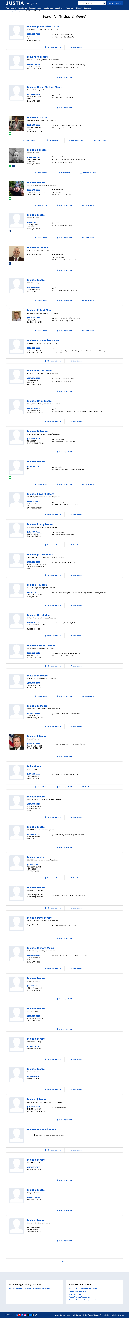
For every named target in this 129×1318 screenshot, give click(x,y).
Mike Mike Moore (37, 56)
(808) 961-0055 (33, 834)
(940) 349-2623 (33, 94)
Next (64, 1261)
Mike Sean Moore (37, 675)
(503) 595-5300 (33, 683)
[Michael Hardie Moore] (16, 376)
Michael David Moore (39, 615)
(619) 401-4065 (33, 532)
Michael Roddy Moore (40, 524)
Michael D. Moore (37, 431)
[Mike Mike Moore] (16, 62)
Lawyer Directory (15, 11)
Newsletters (70, 8)
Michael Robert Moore (40, 310)
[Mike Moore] (16, 772)
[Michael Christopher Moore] (16, 346)
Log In (111, 3)
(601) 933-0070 (33, 1046)
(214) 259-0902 (33, 774)
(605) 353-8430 (33, 1076)
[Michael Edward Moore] (16, 499)
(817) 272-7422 (33, 1197)
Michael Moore (36, 182)
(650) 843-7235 (33, 287)
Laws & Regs (59, 8)
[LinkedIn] (17, 1315)
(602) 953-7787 (33, 985)
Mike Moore (34, 766)
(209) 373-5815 (33, 653)
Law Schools (48, 8)
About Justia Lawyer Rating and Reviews (84, 1300)
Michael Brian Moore (39, 400)
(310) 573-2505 (33, 408)
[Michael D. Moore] (16, 437)
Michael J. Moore (37, 149)
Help (85, 1315)
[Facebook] (22, 1315)
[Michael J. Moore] (16, 155)
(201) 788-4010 (33, 466)
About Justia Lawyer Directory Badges (83, 1288)
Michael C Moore (37, 117)
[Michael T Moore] (16, 590)
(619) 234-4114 (33, 317)
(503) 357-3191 (33, 713)
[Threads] (28, 1315)
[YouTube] (19, 1315)
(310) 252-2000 (33, 348)
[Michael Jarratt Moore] (16, 560)
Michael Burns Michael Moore (44, 87)
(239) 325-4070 (33, 622)
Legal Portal (70, 1315)
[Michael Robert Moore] (16, 316)
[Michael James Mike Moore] (16, 32)
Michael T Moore (37, 584)
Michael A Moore (37, 857)
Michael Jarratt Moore (40, 554)
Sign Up (118, 3)
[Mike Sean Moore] (16, 681)
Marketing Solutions (83, 8)
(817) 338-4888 (33, 34)
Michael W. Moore (37, 247)
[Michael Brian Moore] (16, 406)
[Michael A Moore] (16, 863)
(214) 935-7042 (33, 64)
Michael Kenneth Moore (41, 645)
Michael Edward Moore (40, 493)
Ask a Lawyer (23, 8)
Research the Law (35, 8)
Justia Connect (60, 1315)
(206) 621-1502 (33, 864)
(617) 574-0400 (33, 222)
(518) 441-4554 (33, 1106)
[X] (33, 1315)
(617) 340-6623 (33, 157)
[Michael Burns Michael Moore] (16, 93)
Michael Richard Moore (40, 947)
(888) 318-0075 (33, 190)
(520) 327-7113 (33, 1016)
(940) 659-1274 (33, 438)
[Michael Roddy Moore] (16, 530)
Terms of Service (93, 1315)
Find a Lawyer (11, 8)
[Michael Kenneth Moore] (16, 651)
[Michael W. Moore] (16, 253)
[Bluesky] (30, 1315)
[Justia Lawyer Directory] (15, 3)
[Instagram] (25, 1315)
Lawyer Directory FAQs (77, 1291)
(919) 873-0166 (33, 1167)
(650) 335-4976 (33, 804)
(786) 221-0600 (33, 592)
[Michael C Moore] (16, 123)
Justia (6, 11)
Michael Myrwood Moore (41, 1129)
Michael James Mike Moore (43, 26)
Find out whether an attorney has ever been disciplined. (30, 1288)
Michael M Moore (37, 705)
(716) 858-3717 (33, 955)
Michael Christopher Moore (43, 340)
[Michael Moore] (16, 188)
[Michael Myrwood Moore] (16, 1135)
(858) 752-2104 (33, 501)
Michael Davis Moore (39, 917)
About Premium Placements (79, 1297)
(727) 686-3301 (33, 562)
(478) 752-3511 (33, 743)
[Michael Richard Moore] (16, 953)
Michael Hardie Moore (40, 370)
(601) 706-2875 (33, 125)
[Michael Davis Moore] (16, 923)
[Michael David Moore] (16, 621)
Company (79, 1315)
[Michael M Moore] (16, 711)
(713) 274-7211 (33, 378)
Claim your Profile (75, 1294)
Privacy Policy (105, 1315)
